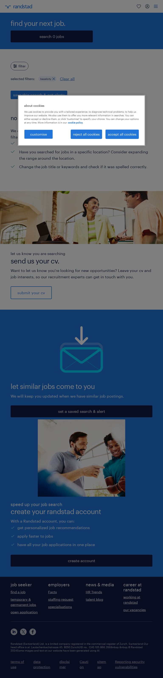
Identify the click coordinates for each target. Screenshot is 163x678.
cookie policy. (75, 122)
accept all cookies (122, 134)
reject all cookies (86, 134)
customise (38, 134)
